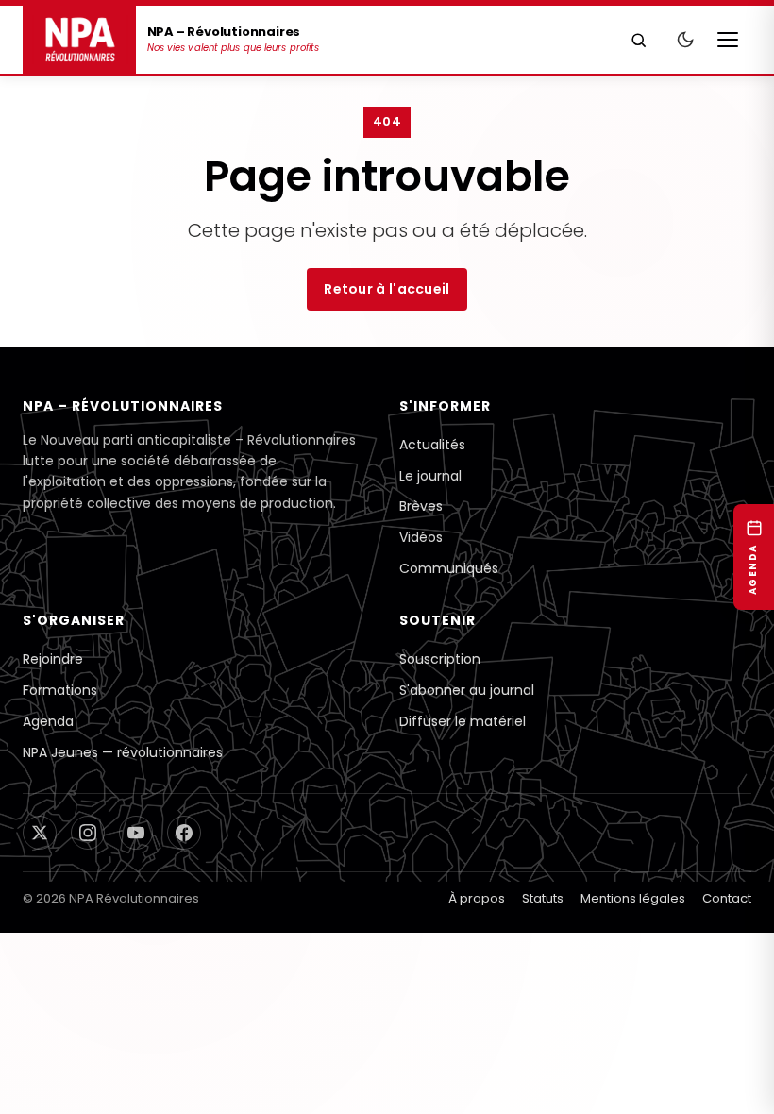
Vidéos (421, 611)
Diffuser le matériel (462, 828)
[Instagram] (92, 958)
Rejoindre (53, 753)
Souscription (439, 753)
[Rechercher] (639, 40)
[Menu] (732, 40)
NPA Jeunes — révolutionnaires (123, 866)
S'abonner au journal (466, 791)
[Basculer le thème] (685, 40)
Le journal (430, 536)
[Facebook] (198, 958)
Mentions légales (632, 1037)
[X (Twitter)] (40, 958)
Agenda (48, 828)
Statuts (543, 1037)
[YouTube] (145, 958)
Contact (726, 1037)
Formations (60, 791)
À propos (476, 1037)
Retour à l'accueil (386, 304)
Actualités (432, 498)
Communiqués (448, 649)
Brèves (421, 574)
